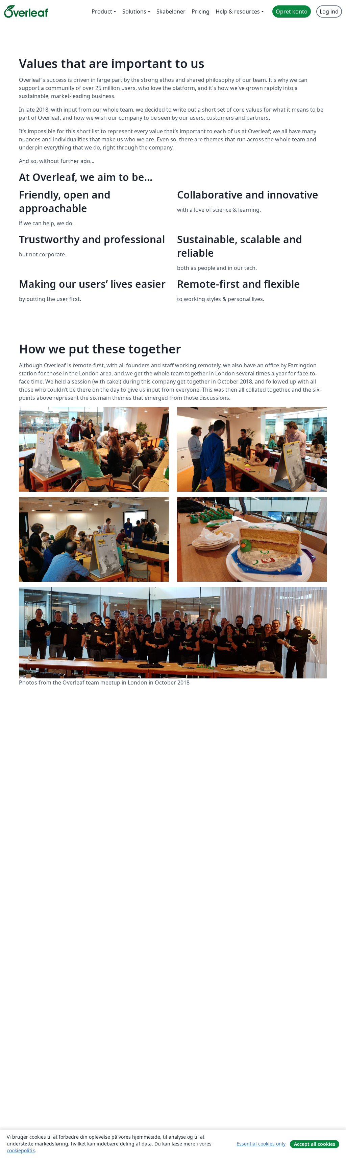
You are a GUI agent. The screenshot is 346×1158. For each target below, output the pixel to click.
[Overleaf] (26, 11)
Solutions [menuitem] (134, 11)
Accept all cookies (314, 1144)
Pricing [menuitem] (200, 11)
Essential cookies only (261, 1143)
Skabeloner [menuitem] (171, 11)
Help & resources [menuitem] (238, 11)
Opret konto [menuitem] (291, 11)
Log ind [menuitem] (329, 11)
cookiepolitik (21, 1150)
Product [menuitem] (102, 11)
